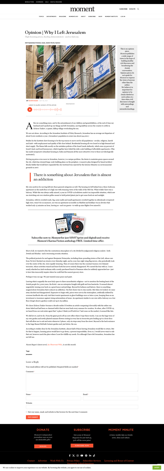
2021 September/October (33, 42)
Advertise (42, 461)
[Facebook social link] (69, 456)
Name (29, 394)
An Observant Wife (54, 345)
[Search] (138, 9)
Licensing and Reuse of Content (119, 461)
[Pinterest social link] (86, 456)
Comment (30, 372)
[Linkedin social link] (90, 456)
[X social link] (73, 456)
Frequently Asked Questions (80, 463)
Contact (31, 461)
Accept (156, 467)
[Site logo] (82, 9)
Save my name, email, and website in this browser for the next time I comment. (58, 412)
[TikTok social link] (94, 456)
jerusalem (29, 354)
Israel (43, 42)
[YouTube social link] (82, 456)
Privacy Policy (73, 461)
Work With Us (57, 461)
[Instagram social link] (78, 456)
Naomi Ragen (33, 100)
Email (86, 394)
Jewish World (50, 42)
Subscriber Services (92, 461)
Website (29, 403)
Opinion (57, 42)
